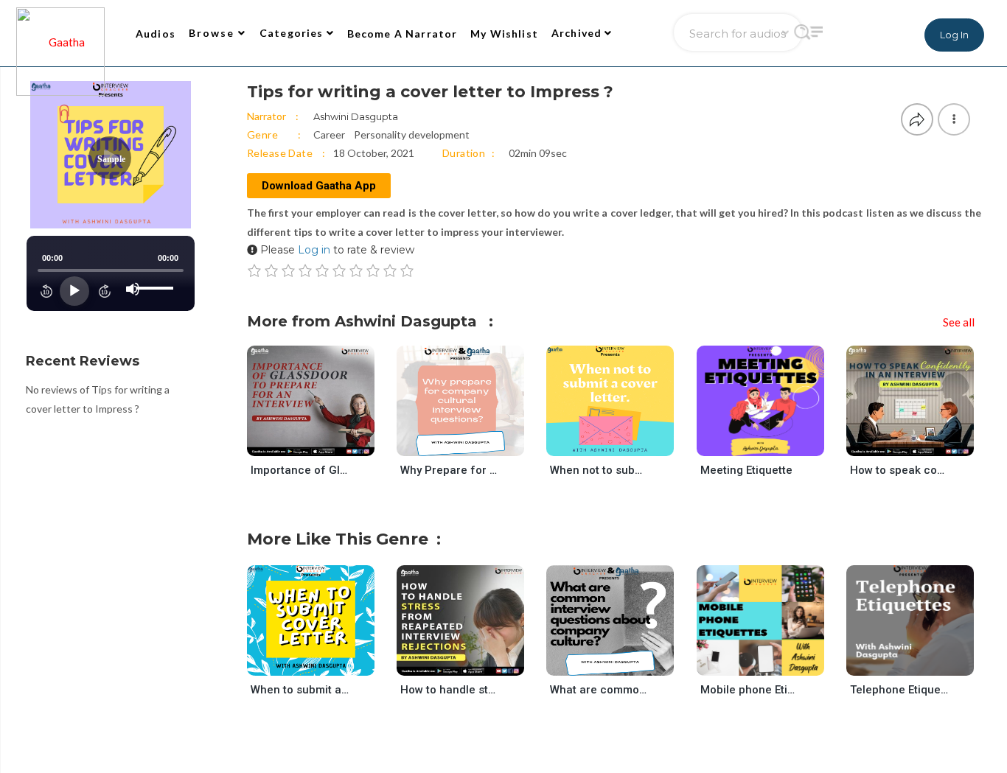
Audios (155, 33)
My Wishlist (504, 33)
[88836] (623, 661)
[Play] (74, 291)
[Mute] (132, 288)
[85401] (323, 661)
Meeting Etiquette (746, 470)
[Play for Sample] (296, 441)
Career (329, 134)
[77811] (323, 442)
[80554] (773, 661)
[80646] (923, 661)
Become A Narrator (402, 33)
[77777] (473, 661)
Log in (314, 249)
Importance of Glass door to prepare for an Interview (300, 470)
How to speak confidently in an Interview (899, 470)
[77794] (923, 442)
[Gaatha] (59, 33)
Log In (954, 35)
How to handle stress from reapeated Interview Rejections (449, 689)
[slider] (157, 276)
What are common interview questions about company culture (599, 689)
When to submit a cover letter (300, 689)
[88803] (473, 442)
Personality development (412, 134)
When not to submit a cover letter (599, 470)
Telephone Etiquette (899, 689)
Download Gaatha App (319, 185)
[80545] (773, 442)
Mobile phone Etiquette (749, 689)
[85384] (623, 442)
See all (959, 322)
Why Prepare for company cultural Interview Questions (449, 470)
